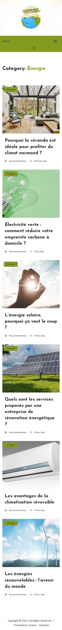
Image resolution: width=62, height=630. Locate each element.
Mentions (44, 625)
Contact (32, 625)
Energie (11, 89)
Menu (6, 41)
